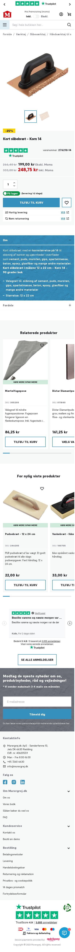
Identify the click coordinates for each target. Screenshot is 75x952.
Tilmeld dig (37, 714)
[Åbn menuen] (4, 25)
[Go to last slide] (3, 4)
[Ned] (14, 186)
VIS (63, 212)
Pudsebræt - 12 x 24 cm (20, 534)
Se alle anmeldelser (37, 660)
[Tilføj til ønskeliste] (66, 202)
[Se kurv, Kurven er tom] (69, 14)
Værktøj (21, 34)
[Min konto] (61, 14)
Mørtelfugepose (15, 390)
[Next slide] (70, 4)
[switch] (36, 16)
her (67, 723)
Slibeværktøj (38, 34)
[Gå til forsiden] (10, 14)
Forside (7, 34)
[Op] (14, 183)
